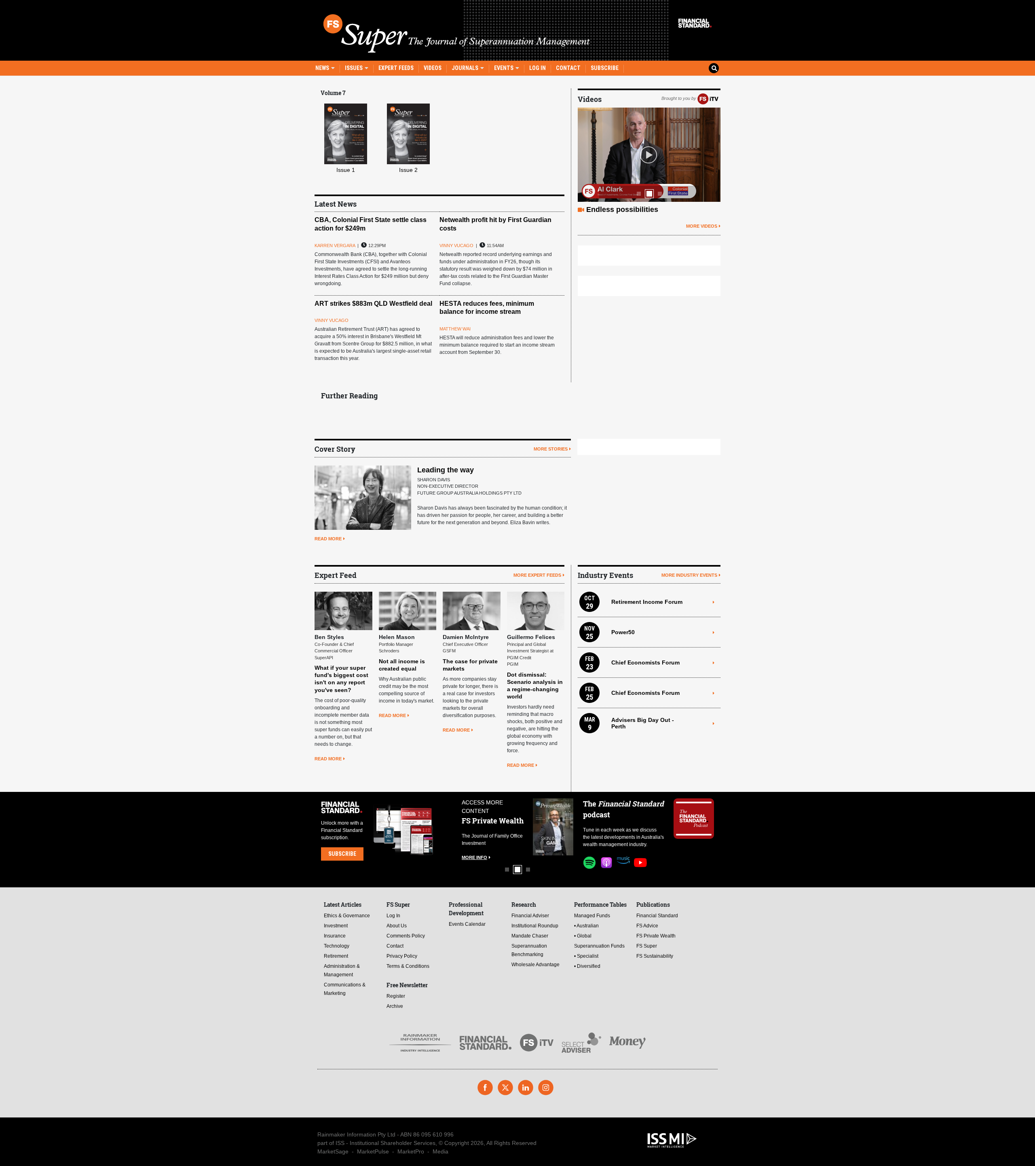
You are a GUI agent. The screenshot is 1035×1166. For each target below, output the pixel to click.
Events (504, 68)
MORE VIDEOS (701, 226)
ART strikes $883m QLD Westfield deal (373, 303)
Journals (465, 68)
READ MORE (328, 538)
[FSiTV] (707, 98)
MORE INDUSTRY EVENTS (689, 575)
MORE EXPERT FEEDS (537, 575)
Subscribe (605, 68)
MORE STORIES (551, 449)
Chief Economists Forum (645, 662)
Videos (432, 68)
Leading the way (445, 470)
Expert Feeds (396, 68)
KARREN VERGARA (335, 245)
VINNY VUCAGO (456, 245)
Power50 (623, 632)
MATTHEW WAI (455, 328)
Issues (354, 68)
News (322, 68)
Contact (568, 68)
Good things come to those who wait (649, 209)
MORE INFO (474, 850)
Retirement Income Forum (646, 602)
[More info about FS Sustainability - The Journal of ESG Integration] (553, 826)
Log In (537, 68)
